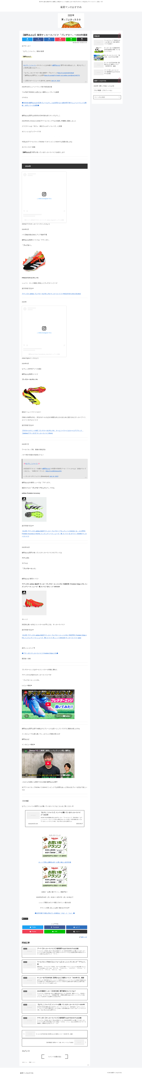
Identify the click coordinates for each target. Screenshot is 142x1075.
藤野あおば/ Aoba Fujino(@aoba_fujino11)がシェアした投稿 (44, 354)
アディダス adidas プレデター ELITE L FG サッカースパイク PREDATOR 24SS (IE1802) (51, 294)
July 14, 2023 (55, 80)
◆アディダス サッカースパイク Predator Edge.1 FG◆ (40, 653)
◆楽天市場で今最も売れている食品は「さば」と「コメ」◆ (55, 913)
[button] (119, 97)
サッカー (26, 918)
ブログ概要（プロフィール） (103, 90)
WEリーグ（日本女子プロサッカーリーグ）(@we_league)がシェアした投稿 (44, 220)
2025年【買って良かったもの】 (104, 86)
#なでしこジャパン (29, 65)
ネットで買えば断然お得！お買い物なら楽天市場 (54, 862)
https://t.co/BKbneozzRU (54, 471)
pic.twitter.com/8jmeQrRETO (70, 75)
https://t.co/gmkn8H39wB (65, 73)
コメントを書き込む (54, 1056)
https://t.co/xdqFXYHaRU (52, 75)
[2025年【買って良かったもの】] (71, 20)
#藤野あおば (56, 65)
